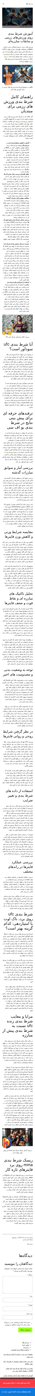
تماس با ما (25, 1345)
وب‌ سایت (29, 1314)
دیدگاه (29, 1275)
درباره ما (26, 1347)
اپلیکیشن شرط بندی (26, 121)
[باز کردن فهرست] (3, 4)
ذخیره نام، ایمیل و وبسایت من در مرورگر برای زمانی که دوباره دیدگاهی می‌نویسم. (17, 1323)
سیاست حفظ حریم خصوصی (20, 1350)
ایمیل (30, 1305)
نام (30, 1296)
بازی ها (14, 1237)
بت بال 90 (29, 4)
